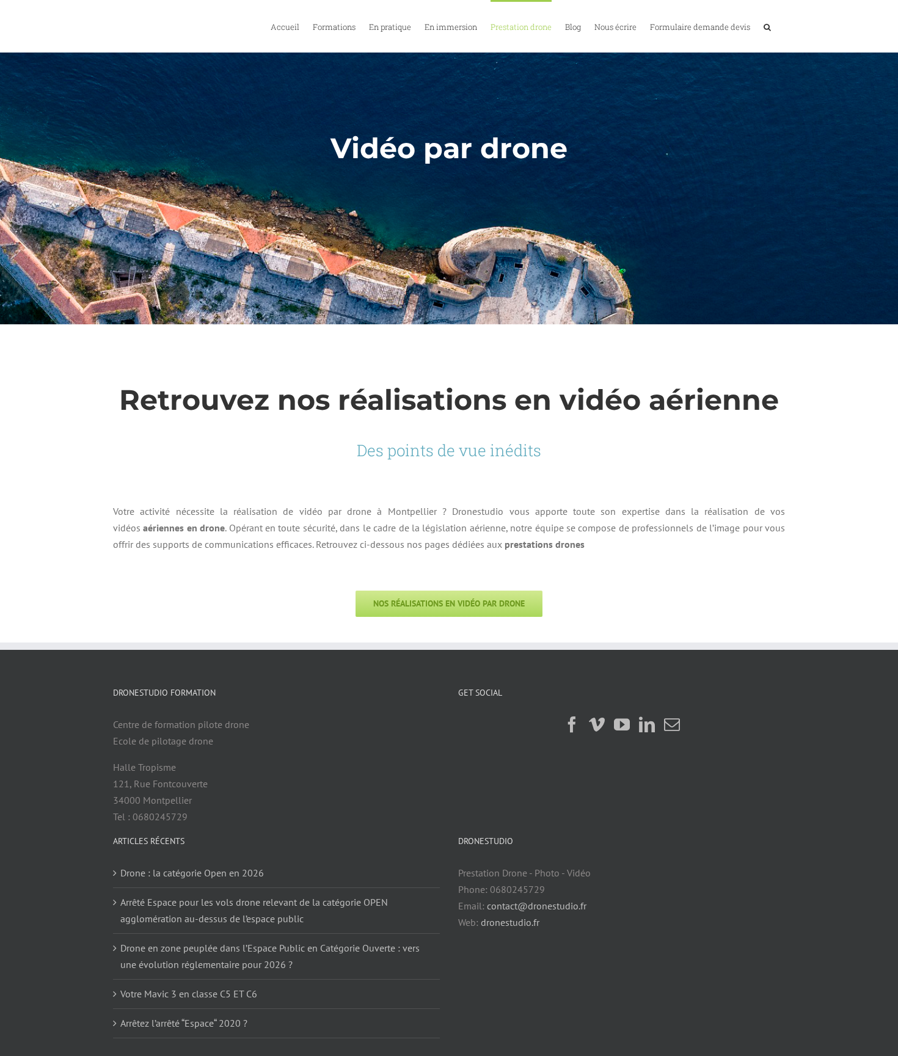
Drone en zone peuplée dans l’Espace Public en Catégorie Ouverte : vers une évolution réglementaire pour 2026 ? (270, 956)
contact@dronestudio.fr (536, 906)
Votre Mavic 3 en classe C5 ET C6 (188, 994)
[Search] (768, 26)
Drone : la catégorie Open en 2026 (192, 873)
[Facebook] (572, 724)
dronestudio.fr (510, 922)
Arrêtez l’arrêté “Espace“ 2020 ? (183, 1023)
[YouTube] (622, 724)
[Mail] (672, 724)
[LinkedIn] (647, 724)
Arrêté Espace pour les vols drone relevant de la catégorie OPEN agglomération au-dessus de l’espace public (254, 910)
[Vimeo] (597, 724)
